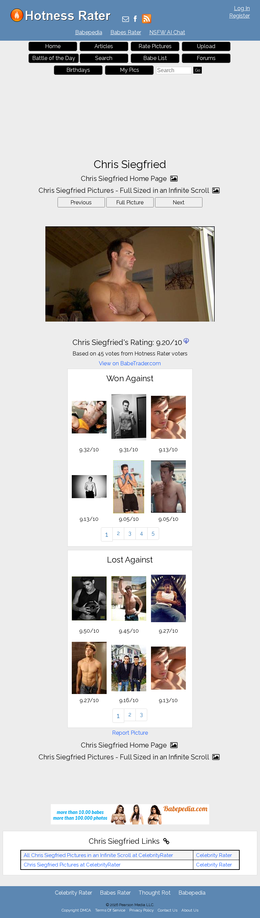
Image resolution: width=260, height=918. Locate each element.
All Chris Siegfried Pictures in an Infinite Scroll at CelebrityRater (98, 855)
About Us (189, 910)
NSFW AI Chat (167, 32)
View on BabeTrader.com (130, 363)
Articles (103, 46)
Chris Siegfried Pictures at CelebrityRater (72, 865)
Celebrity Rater (214, 855)
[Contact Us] (126, 19)
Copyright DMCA (76, 910)
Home (53, 46)
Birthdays (78, 70)
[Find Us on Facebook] (135, 19)
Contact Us (167, 910)
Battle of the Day (53, 58)
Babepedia (88, 32)
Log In (242, 8)
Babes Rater (125, 32)
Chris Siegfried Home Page (125, 179)
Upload (206, 46)
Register (239, 16)
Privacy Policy (141, 910)
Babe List (155, 58)
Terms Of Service (110, 910)
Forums (206, 58)
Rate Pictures (155, 46)
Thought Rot (154, 893)
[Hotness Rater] (63, 20)
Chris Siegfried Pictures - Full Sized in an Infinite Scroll (125, 190)
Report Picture (130, 733)
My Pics (129, 70)
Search (103, 58)
